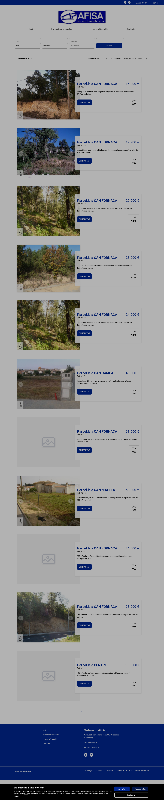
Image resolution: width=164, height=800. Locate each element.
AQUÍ (26, 794)
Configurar (131, 795)
